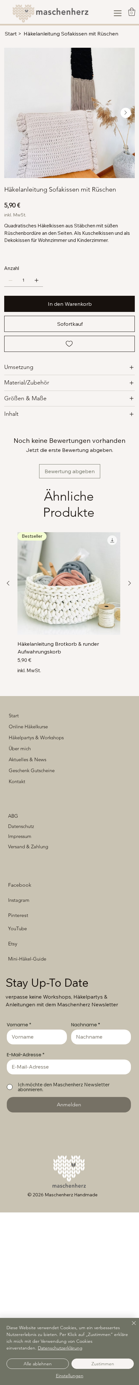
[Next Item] (126, 113)
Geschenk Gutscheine (32, 770)
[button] (131, 12)
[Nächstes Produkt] (130, 583)
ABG (13, 816)
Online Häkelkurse (28, 726)
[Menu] (117, 13)
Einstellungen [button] (69, 1376)
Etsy (12, 944)
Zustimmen (102, 1364)
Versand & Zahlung (28, 846)
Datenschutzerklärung (60, 1348)
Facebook (19, 885)
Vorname (17, 1024)
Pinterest (18, 915)
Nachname (84, 1024)
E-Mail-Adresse (24, 1054)
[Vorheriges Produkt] (8, 583)
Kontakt (17, 781)
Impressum (19, 836)
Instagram (18, 900)
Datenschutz (21, 826)
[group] (69, 603)
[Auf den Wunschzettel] (69, 344)
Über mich (20, 748)
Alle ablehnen (38, 1364)
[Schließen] (130, 1327)
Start (14, 715)
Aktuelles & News (27, 759)
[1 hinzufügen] (36, 280)
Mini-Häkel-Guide (27, 959)
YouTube (17, 928)
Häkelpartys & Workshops (36, 737)
